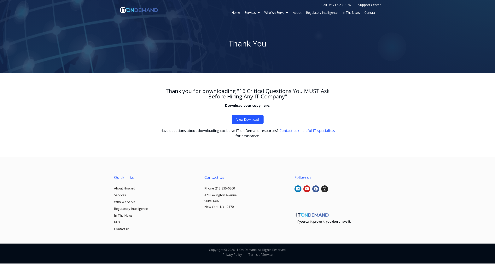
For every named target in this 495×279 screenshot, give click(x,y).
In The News (351, 12)
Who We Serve (274, 12)
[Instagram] (324, 188)
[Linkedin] (297, 188)
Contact (369, 12)
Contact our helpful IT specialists (307, 130)
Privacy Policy (232, 254)
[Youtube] (306, 188)
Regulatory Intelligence (322, 12)
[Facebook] (315, 188)
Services (250, 12)
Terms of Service (260, 254)
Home (236, 12)
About (297, 12)
